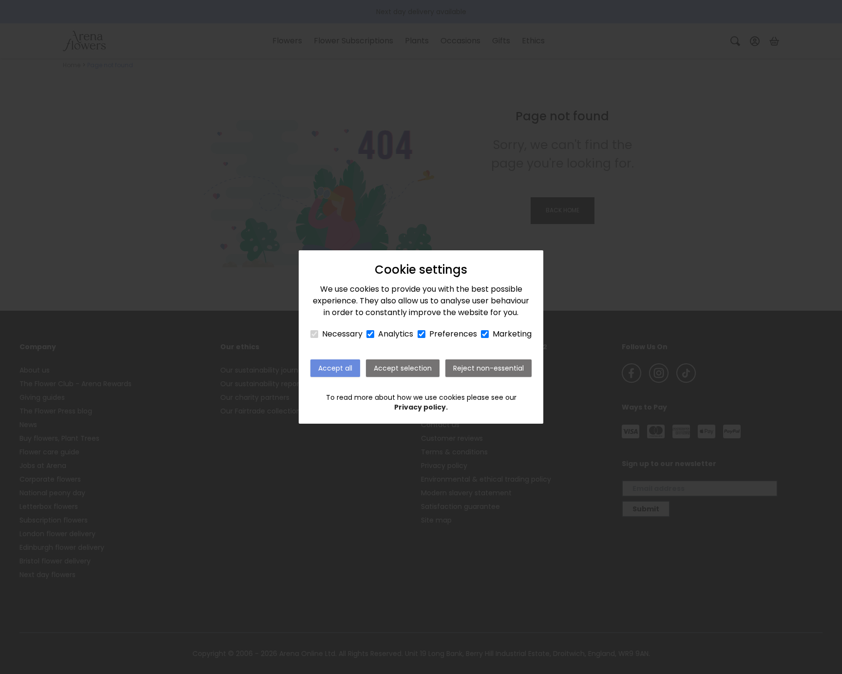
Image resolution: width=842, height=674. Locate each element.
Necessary (342, 333)
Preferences (453, 333)
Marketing (512, 333)
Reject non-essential (488, 368)
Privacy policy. (421, 407)
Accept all (335, 368)
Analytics (395, 333)
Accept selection (403, 368)
